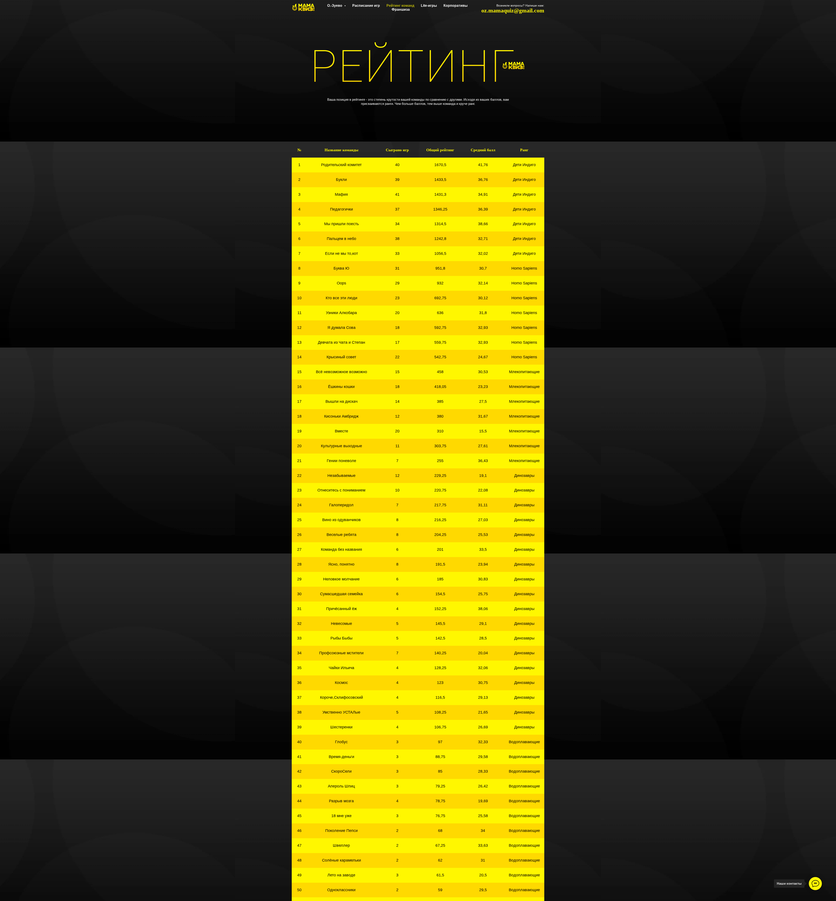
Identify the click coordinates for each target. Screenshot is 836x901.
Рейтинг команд (400, 5)
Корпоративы (455, 5)
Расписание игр (366, 5)
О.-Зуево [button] (335, 5)
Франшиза (401, 9)
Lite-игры (429, 5)
